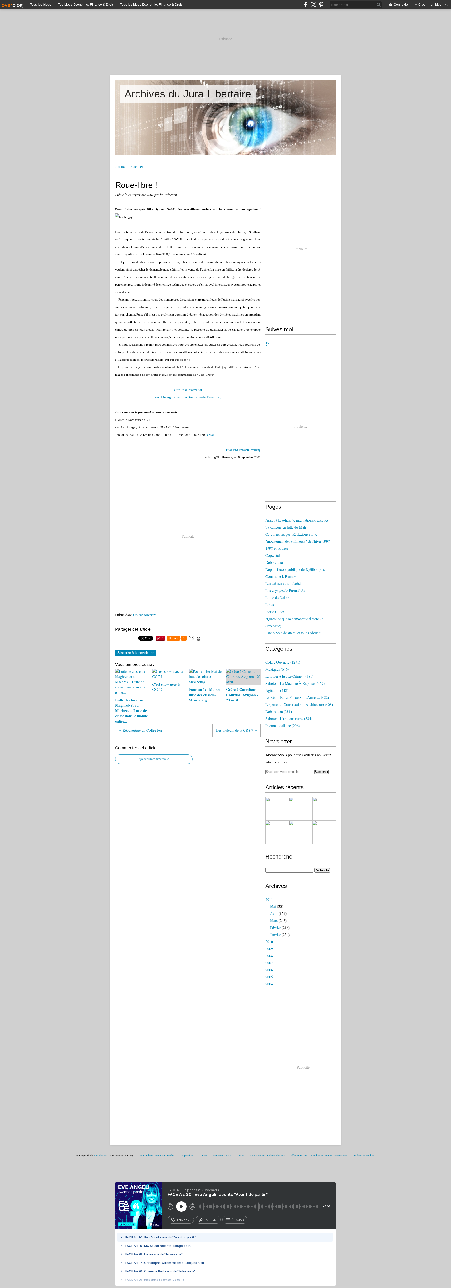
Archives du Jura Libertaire (187, 94)
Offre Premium (298, 1155)
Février (275, 927)
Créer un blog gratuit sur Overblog (157, 1155)
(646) (277, 669)
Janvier (275, 934)
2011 (269, 899)
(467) (295, 683)
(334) (288, 718)
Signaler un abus (222, 1155)
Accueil (121, 166)
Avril (274, 913)
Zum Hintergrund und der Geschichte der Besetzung (188, 397)
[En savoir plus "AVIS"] (277, 809)
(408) (299, 704)
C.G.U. (241, 1155)
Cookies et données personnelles (329, 1155)
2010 (269, 941)
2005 (269, 976)
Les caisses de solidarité (283, 583)
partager (211, 1219)
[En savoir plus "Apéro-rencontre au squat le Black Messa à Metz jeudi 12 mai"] (324, 832)
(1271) (282, 662)
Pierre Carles (274, 611)
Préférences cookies (364, 1155)
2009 (269, 948)
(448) (276, 690)
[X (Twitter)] (313, 4)
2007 (269, 962)
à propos (238, 1219)
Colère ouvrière (144, 614)
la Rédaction (100, 1155)
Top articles (187, 1155)
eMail (211, 435)
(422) (297, 697)
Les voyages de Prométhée (285, 590)
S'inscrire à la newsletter (135, 652)
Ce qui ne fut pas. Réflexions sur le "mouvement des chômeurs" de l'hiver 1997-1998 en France (298, 541)
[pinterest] (321, 4)
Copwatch (273, 555)
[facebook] (306, 4)
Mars (274, 920)
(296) (282, 725)
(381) (278, 711)
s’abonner (184, 1219)
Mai (273, 906)
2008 (269, 955)
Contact (137, 166)
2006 (269, 969)
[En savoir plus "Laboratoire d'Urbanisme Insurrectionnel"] (277, 832)
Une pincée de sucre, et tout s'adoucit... (294, 632)
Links (269, 604)
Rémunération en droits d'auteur (267, 1155)
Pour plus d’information (187, 389)
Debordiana (274, 562)
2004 (269, 983)
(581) (289, 676)
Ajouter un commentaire (154, 759)
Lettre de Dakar (277, 597)
